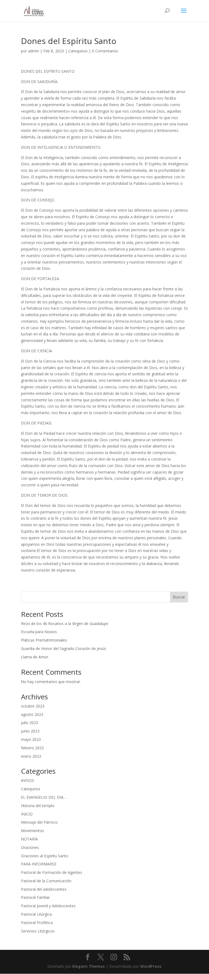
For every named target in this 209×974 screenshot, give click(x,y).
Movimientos (32, 830)
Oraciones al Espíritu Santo (44, 855)
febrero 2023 (32, 747)
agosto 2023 (32, 714)
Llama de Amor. (35, 656)
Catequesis (78, 50)
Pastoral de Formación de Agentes (51, 872)
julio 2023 (29, 722)
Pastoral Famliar (35, 897)
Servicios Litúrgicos (38, 931)
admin (33, 50)
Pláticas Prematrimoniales (44, 640)
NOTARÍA (29, 839)
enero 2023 (31, 756)
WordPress (150, 966)
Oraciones (30, 847)
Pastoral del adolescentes (43, 889)
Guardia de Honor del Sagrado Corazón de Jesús (63, 648)
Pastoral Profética (37, 922)
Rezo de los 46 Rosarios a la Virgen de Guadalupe (64, 623)
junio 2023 (30, 731)
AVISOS (27, 780)
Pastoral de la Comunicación (46, 880)
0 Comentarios (105, 50)
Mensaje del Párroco (39, 822)
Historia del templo (37, 805)
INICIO (27, 814)
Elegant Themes (88, 966)
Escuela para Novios (39, 631)
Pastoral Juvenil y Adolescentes (48, 905)
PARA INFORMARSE (38, 864)
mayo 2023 (31, 739)
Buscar (179, 596)
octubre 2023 (32, 706)
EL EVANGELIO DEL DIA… (43, 797)
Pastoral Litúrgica (36, 914)
